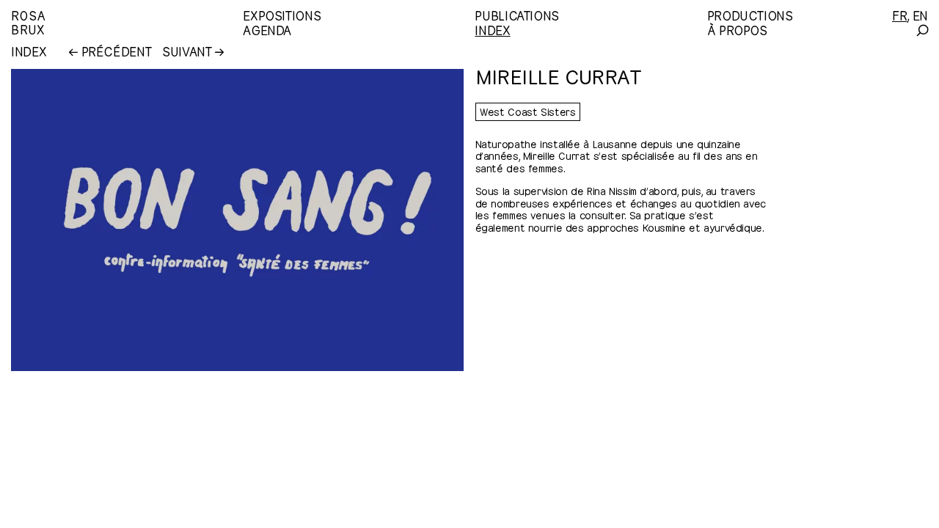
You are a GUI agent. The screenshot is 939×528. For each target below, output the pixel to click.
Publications (517, 14)
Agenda (267, 29)
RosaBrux (28, 21)
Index (492, 29)
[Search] (922, 30)
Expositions (282, 14)
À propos (737, 29)
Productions (750, 14)
